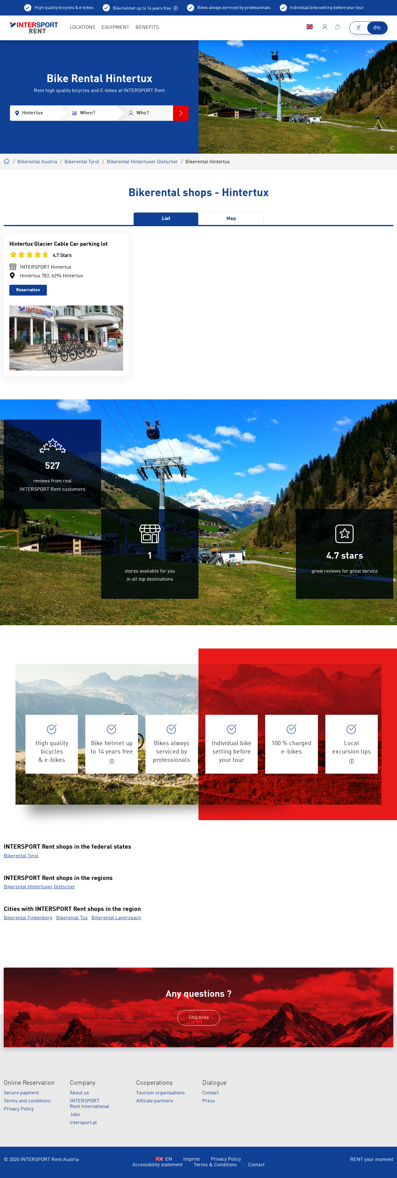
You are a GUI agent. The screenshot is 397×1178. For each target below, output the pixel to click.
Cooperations (154, 1083)
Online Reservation (29, 1083)
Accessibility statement (157, 1165)
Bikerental (7, 160)
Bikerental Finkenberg (28, 918)
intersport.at (83, 1122)
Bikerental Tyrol (82, 162)
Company (83, 1083)
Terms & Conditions (215, 1165)
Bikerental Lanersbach (116, 918)
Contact (210, 1093)
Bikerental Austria (37, 162)
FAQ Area (199, 1017)
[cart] (337, 28)
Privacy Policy (19, 1109)
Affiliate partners (154, 1101)
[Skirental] (359, 28)
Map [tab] (231, 218)
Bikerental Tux (72, 918)
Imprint (191, 1159)
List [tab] (166, 218)
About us (79, 1093)
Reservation (28, 290)
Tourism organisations (160, 1093)
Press (208, 1101)
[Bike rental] (377, 28)
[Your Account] (325, 28)
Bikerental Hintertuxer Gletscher (142, 162)
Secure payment (21, 1093)
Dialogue (214, 1083)
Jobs (75, 1114)
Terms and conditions (27, 1101)
